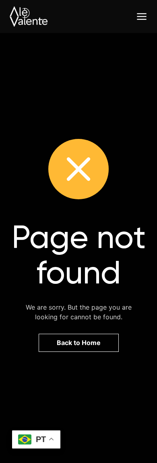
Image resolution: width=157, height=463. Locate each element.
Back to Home (79, 343)
